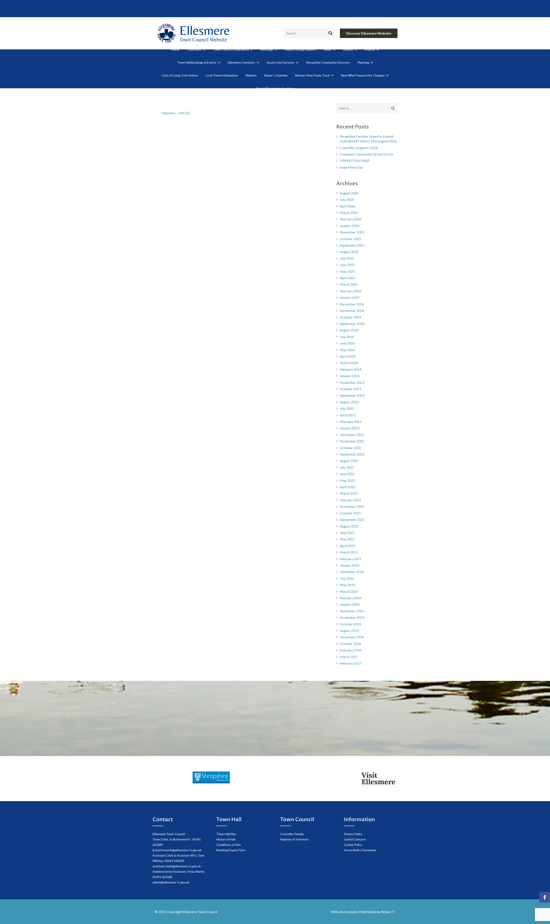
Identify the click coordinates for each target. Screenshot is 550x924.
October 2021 (350, 513)
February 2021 (350, 559)
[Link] (192, 33)
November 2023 (352, 382)
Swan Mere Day (351, 167)
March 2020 (349, 591)
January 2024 (349, 376)
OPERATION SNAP (355, 161)
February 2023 (350, 421)
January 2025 (349, 297)
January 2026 (349, 226)
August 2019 (349, 630)
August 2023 (349, 402)
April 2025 (347, 278)
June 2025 (347, 265)
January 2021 (349, 565)
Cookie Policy (353, 844)
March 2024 (349, 363)
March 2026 (349, 212)
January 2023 (349, 428)
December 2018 (352, 637)
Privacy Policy (353, 834)
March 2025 (349, 284)
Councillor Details (292, 834)
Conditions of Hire (228, 844)
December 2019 (352, 611)
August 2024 (349, 330)
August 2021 (349, 526)
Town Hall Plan (226, 834)
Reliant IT (388, 912)
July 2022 (347, 467)
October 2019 (350, 624)
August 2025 (349, 252)
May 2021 (347, 539)
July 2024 (347, 337)
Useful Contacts (355, 839)
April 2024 (347, 356)
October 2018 (350, 644)
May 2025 (347, 271)
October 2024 (350, 317)
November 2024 (352, 310)
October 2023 (350, 389)
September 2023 (352, 395)
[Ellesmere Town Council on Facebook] (544, 897)
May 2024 (347, 350)
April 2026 (347, 206)
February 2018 (350, 650)
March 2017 (349, 657)
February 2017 (350, 663)
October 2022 (350, 448)
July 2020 (347, 578)
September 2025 (352, 245)
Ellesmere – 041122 (175, 113)
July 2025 (347, 258)
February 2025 (350, 291)
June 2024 (347, 343)
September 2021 (352, 519)
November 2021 (352, 506)
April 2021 (347, 546)
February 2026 (350, 219)
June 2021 (347, 533)
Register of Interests (294, 839)
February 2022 (350, 500)
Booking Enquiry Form (230, 850)
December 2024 (352, 304)
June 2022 (347, 474)
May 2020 (347, 585)
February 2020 (350, 598)
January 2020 (349, 604)
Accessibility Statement (360, 850)
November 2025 (352, 232)
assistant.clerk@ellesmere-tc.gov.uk (177, 866)
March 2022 (349, 493)
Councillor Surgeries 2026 (359, 148)
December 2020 (352, 572)
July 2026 (347, 199)
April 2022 (347, 487)
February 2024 (350, 369)
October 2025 (350, 239)
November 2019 (352, 617)
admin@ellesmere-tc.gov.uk (171, 882)
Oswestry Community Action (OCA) (366, 154)
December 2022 (352, 435)
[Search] (330, 33)
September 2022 (352, 454)
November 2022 (352, 441)
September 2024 (352, 324)
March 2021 (349, 552)
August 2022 (349, 461)
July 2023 (347, 408)
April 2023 (347, 415)
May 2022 (347, 480)
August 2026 (349, 193)
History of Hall (225, 839)
